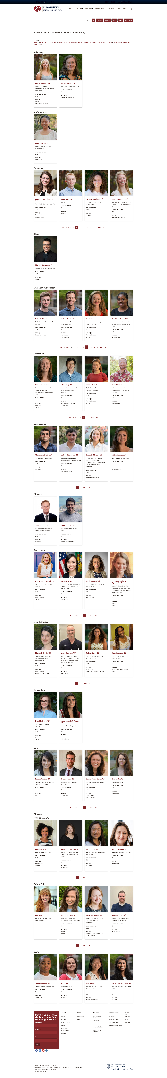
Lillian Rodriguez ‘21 (119, 455)
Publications (96, 1020)
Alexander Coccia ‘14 (119, 915)
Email (37, 1037)
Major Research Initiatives (97, 1016)
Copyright (36, 1065)
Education (73, 42)
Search (131, 9)
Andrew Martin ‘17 (68, 319)
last (104, 227)
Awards (63, 1025)
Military (118, 42)
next (99, 227)
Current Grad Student (64, 42)
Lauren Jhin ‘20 (92, 849)
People (79, 9)
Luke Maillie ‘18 (41, 319)
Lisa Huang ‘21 (91, 983)
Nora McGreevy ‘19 (42, 721)
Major (114, 20)
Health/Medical (101, 42)
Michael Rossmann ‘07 (43, 265)
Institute (63, 1016)
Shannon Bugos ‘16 (68, 915)
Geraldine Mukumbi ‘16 (120, 319)
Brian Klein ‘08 (117, 385)
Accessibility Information (40, 1072)
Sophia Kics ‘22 (92, 385)
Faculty (95, 1024)
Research (88, 9)
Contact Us (55, 1069)
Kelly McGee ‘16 (118, 779)
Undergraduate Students (97, 1031)
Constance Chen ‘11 (42, 143)
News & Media (122, 9)
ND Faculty (112, 1016)
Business (50, 42)
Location (100, 20)
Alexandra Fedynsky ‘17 (70, 849)
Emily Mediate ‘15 (93, 581)
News (126, 1019)
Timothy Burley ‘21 (42, 983)
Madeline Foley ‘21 (68, 83)
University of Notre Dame (50, 1065)
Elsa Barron (39, 915)
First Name (39, 1022)
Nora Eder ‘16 (66, 983)
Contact (63, 1019)
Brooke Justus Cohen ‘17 (95, 779)
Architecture (43, 42)
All (93, 20)
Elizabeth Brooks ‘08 (43, 653)
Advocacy (36, 42)
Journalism (109, 42)
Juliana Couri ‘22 (92, 653)
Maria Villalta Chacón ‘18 (121, 983)
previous (68, 227)
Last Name (38, 1030)
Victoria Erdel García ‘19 (95, 199)
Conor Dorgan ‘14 (67, 525)
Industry (107, 20)
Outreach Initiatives (66, 1022)
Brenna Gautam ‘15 (42, 779)
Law (114, 42)
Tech (43, 44)
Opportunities (100, 9)
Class (120, 20)
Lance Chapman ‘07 (68, 653)
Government (93, 42)
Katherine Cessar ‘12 (94, 915)
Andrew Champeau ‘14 (69, 455)
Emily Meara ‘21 (92, 319)
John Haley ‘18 (66, 385)
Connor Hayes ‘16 (67, 779)
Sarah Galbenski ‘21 (42, 385)
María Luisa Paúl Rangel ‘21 (70, 722)
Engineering (80, 42)
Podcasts (127, 1022)
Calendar (112, 9)
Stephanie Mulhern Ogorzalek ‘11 (119, 582)
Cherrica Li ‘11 (66, 581)
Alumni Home (128, 20)
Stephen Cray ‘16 (41, 525)
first (63, 227)
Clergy (55, 42)
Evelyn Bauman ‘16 (42, 83)
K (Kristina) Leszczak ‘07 (44, 581)
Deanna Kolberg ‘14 (119, 849)
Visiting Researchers (114, 1019)
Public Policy (37, 44)
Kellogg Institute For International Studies (45, 1067)
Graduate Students (98, 1027)
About (71, 9)
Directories (80, 1016)
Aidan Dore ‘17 (66, 199)
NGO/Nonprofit (125, 42)
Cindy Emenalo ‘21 (119, 653)
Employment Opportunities (65, 1029)
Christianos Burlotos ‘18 (44, 455)
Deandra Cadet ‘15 (42, 849)
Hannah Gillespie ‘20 (94, 455)
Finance (86, 42)
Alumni (79, 1019)
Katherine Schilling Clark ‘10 (45, 200)
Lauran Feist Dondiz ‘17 (120, 199)
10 (97, 347)
